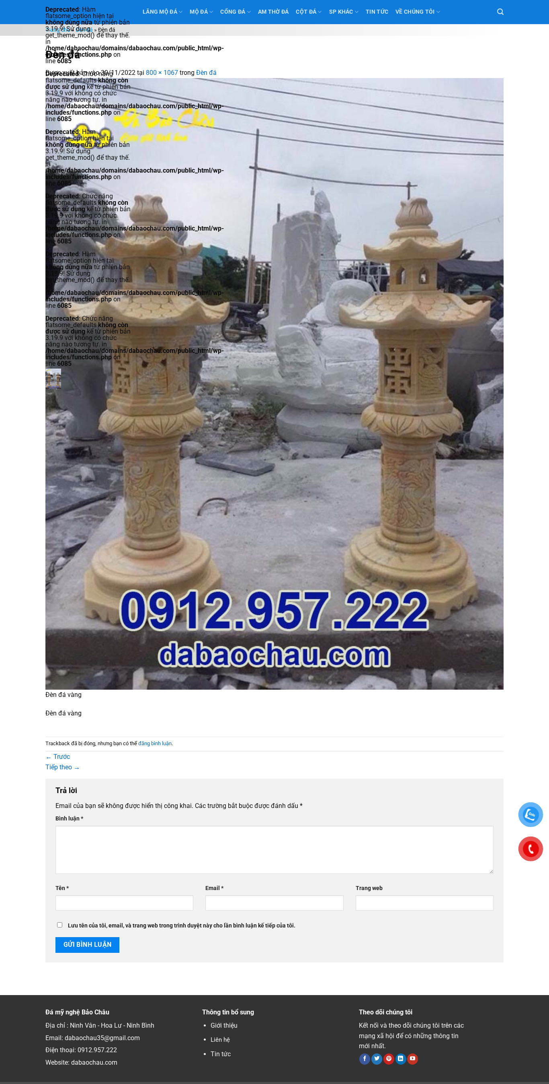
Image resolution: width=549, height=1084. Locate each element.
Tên (62, 888)
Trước (57, 756)
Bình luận (69, 818)
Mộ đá (198, 11)
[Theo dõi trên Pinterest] (388, 1059)
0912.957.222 (97, 1050)
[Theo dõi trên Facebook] (364, 1059)
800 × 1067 (162, 72)
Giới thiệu (224, 1025)
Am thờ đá (273, 11)
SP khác (341, 11)
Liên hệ (220, 1039)
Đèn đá (84, 30)
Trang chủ (57, 30)
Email (214, 888)
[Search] (500, 12)
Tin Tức (377, 11)
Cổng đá (232, 11)
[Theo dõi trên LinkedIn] (400, 1059)
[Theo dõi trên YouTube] (412, 1059)
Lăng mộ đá (160, 11)
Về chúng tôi (414, 11)
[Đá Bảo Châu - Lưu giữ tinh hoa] (88, 379)
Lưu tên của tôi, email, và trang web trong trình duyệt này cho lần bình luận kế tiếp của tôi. (181, 925)
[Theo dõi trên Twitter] (376, 1059)
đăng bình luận (155, 743)
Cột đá (306, 11)
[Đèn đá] (274, 383)
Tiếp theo (62, 767)
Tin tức (221, 1054)
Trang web (369, 888)
